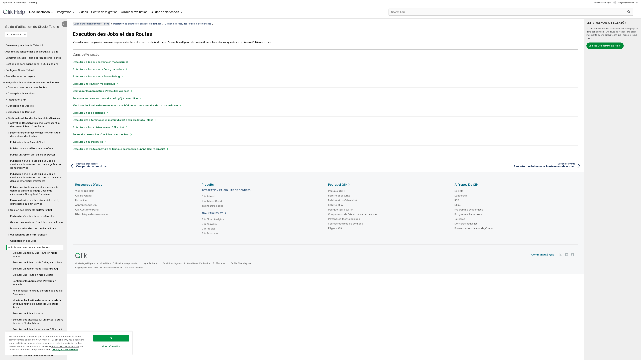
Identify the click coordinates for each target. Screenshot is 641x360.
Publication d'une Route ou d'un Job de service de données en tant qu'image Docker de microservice (35, 164)
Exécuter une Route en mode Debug (33, 274)
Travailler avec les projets (20, 76)
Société (459, 191)
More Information (111, 346)
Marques (220, 263)
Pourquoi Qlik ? (336, 191)
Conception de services (21, 93)
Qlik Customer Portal (87, 209)
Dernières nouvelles (466, 223)
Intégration (64, 12)
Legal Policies (150, 263)
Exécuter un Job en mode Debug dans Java (37, 262)
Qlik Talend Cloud (212, 201)
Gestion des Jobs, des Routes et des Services (34, 118)
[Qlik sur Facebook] (572, 254)
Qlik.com (7, 2)
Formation (81, 200)
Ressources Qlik (602, 2)
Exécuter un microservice (88, 141)
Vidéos (83, 12)
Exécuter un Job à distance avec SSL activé (37, 329)
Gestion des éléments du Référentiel (31, 209)
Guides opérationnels (165, 12)
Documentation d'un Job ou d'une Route (33, 228)
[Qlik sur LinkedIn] (566, 254)
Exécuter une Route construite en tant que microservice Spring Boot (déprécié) (119, 148)
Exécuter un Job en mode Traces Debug (35, 268)
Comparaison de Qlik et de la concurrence (352, 214)
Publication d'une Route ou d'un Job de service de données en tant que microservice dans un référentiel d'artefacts (35, 177)
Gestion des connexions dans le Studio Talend (32, 63)
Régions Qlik (335, 228)
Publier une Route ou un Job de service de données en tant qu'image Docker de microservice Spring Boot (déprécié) (34, 191)
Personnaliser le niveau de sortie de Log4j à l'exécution (38, 292)
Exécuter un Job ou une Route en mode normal (35, 254)
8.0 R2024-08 (14, 34)
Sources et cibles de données (345, 223)
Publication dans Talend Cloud (27, 142)
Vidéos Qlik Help (84, 191)
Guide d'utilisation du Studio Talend (32, 27)
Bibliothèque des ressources (92, 214)
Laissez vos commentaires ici (605, 45)
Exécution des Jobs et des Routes (30, 247)
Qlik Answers (209, 223)
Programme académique (469, 209)
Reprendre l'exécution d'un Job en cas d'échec (101, 134)
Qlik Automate (210, 233)
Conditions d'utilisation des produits (118, 263)
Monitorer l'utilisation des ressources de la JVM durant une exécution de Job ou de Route (37, 304)
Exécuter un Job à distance (28, 313)
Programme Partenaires (468, 214)
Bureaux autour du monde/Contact (474, 228)
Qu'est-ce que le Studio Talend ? (24, 45)
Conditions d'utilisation (198, 263)
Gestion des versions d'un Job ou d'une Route (36, 222)
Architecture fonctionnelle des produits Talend (32, 51)
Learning (32, 2)
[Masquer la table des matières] (64, 24)
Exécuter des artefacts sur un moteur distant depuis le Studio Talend (38, 321)
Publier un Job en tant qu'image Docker (32, 154)
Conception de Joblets (21, 105)
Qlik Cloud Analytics (213, 219)
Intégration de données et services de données (32, 82)
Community (20, 2)
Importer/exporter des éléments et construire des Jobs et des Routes (35, 134)
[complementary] (612, 189)
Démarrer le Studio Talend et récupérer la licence (33, 57)
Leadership (461, 195)
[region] (68, 343)
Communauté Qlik (542, 254)
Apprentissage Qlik (86, 205)
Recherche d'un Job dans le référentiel (32, 216)
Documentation (39, 12)
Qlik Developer (83, 195)
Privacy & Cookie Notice (65, 349)
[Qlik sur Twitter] (560, 254)
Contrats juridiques (85, 263)
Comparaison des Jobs (23, 240)
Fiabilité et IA (335, 205)
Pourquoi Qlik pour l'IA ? (342, 209)
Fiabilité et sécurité (339, 195)
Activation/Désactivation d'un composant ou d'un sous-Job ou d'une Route (35, 125)
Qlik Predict (208, 228)
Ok (111, 338)
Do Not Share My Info (241, 263)
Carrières (460, 219)
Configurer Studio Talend (20, 70)
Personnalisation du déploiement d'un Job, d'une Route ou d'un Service (34, 202)
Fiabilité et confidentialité (342, 200)
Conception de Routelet (21, 111)
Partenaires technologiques (344, 219)
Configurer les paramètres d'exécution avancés (34, 283)
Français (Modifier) (626, 3)
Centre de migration (104, 12)
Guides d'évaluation (134, 12)
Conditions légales (171, 263)
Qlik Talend (208, 196)
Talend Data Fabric (212, 205)
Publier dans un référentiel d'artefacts (31, 148)
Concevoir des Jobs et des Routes (27, 87)
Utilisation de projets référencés (28, 234)
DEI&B (458, 205)
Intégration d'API (17, 99)
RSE (457, 200)
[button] (628, 12)
